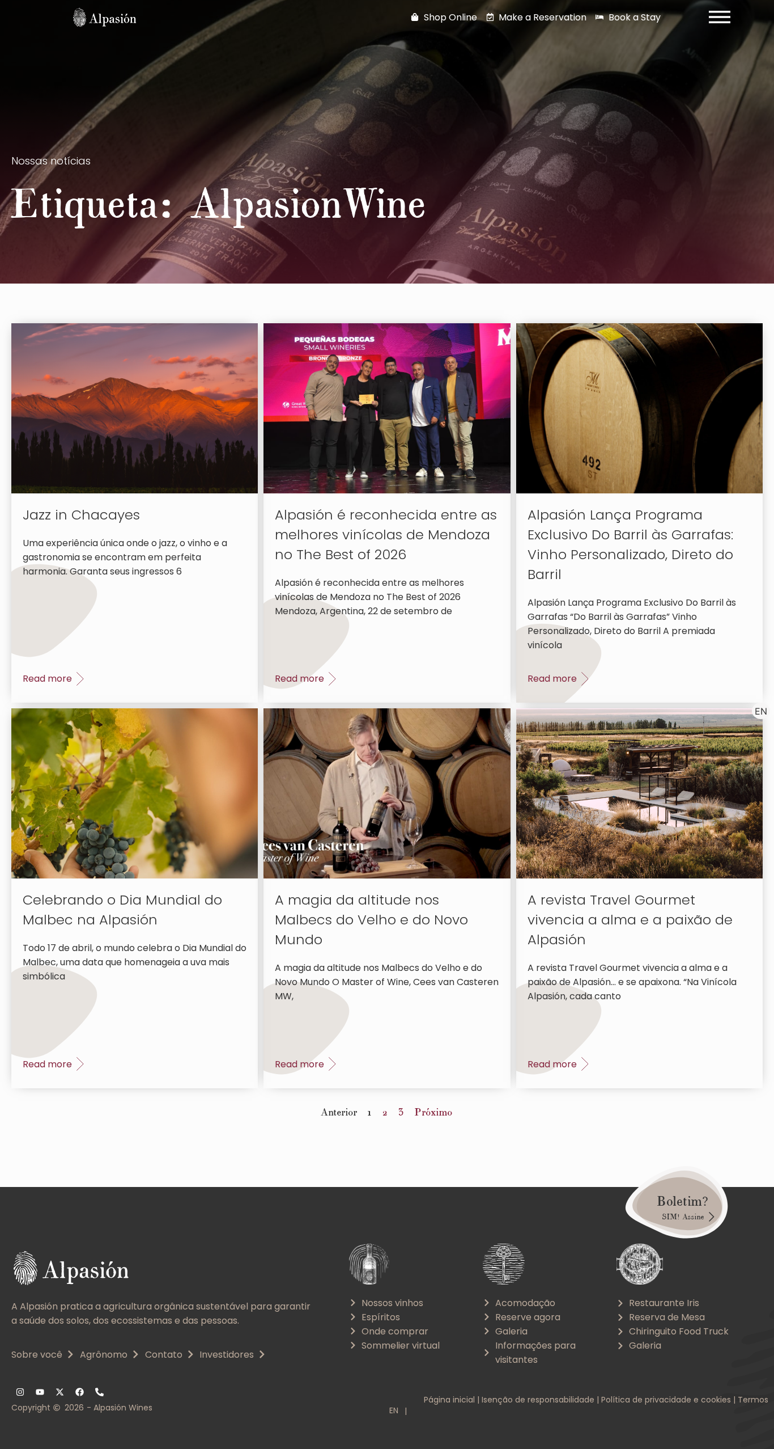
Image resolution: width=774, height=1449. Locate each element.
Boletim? (683, 1201)
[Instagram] (19, 1392)
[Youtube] (39, 1392)
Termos (753, 1399)
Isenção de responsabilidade (538, 1399)
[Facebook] (79, 1392)
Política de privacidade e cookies (666, 1399)
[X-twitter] (59, 1392)
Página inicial (449, 1399)
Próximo (434, 1111)
